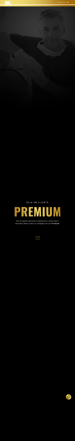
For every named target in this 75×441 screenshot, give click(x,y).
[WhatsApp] (68, 397)
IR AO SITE (62, 2)
